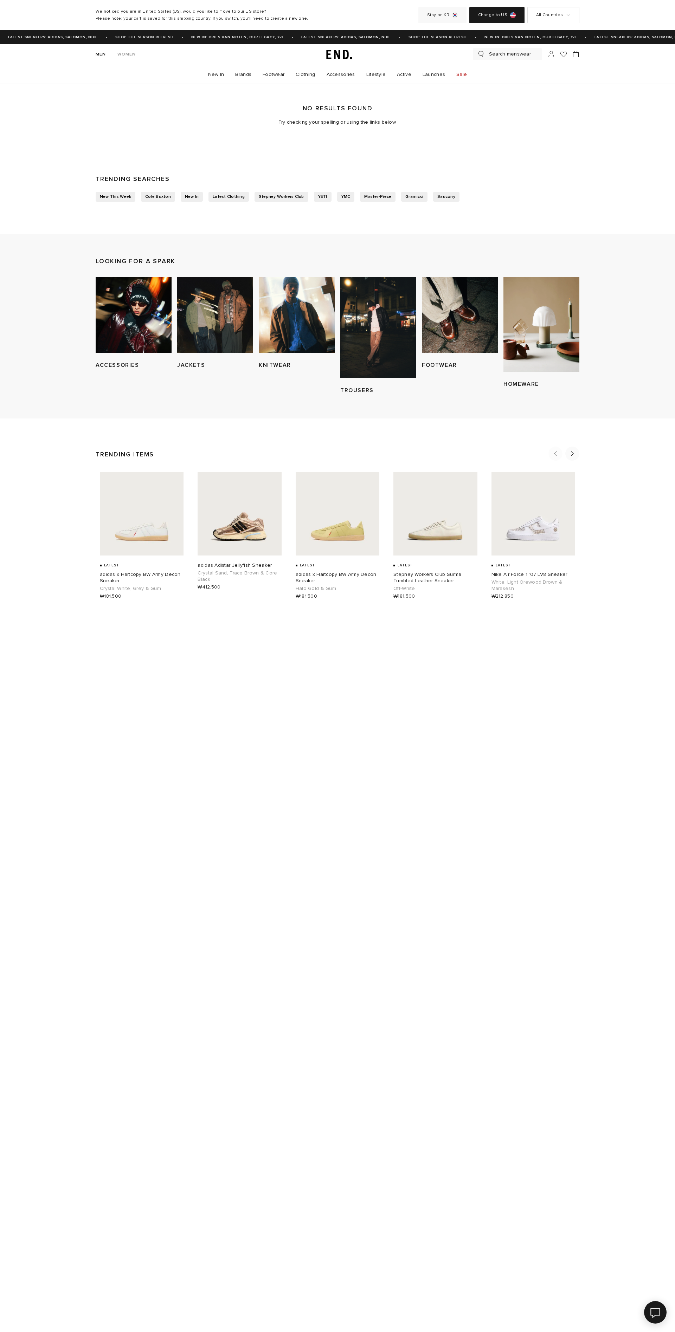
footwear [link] (439, 365)
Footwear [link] (273, 74)
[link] (337, 54)
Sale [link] (461, 74)
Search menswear (510, 54)
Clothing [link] (305, 74)
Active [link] (404, 74)
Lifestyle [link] (376, 74)
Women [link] (126, 54)
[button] (555, 454)
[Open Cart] (575, 54)
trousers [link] (357, 390)
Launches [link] (434, 74)
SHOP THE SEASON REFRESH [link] (138, 37)
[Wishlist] (563, 54)
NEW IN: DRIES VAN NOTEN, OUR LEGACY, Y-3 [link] (231, 37)
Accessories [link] (341, 74)
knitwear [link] (275, 365)
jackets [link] (191, 365)
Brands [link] (243, 74)
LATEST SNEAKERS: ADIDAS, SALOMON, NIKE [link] (46, 37)
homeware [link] (521, 384)
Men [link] (101, 54)
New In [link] (216, 74)
